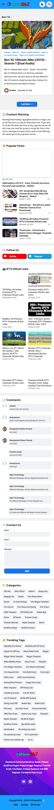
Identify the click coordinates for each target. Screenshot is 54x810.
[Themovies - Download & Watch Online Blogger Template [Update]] (9, 233)
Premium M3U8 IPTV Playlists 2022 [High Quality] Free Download (39, 383)
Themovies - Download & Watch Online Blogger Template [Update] (35, 233)
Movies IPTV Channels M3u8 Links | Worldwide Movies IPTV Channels (39, 352)
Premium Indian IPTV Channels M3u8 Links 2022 (39, 292)
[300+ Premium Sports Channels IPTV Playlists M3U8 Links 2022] (40, 309)
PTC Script (8, 708)
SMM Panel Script (10, 713)
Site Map (24, 804)
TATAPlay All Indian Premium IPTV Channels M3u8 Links (34, 220)
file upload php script (12, 734)
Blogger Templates (34, 656)
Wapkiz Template (28, 622)
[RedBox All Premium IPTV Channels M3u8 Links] (14, 309)
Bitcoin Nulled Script (31, 651)
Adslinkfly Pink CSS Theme (35, 646)
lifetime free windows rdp (14, 739)
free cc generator (31, 734)
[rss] (30, 781)
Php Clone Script (22, 708)
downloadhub (9, 729)
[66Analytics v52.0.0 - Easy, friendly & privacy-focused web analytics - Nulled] (27, 163)
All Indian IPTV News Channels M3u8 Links (13, 381)
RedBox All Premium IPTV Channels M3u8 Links (12, 321)
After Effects (20, 591)
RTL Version (35, 804)
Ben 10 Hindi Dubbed (30, 52)
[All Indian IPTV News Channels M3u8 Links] (14, 371)
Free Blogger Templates (40, 601)
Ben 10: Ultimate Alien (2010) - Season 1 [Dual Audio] (25, 61)
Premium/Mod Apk (11, 622)
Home (16, 804)
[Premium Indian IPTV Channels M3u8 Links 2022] (40, 280)
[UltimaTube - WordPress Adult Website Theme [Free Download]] (9, 208)
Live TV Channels (10, 698)
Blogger (46, 651)
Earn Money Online (35, 596)
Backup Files (43, 591)
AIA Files (7, 591)
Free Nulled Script (29, 672)
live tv (30, 739)
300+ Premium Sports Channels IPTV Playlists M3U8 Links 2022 (40, 321)
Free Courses (8, 607)
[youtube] (23, 781)
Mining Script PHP (11, 703)
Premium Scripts (31, 617)
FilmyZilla (42, 661)
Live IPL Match (29, 693)
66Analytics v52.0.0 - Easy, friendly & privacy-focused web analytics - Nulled (26, 184)
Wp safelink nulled (28, 724)
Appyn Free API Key (12, 651)
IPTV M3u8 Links (26, 612)
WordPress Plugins (10, 627)
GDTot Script (9, 677)
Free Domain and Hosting (26, 607)
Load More (25, 104)
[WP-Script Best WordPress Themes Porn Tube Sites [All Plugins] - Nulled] (9, 194)
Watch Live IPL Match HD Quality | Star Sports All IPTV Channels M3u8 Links (13, 352)
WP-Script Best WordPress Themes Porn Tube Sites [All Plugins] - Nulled (33, 193)
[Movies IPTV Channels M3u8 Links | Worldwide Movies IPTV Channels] (40, 338)
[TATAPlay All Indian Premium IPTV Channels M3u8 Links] (9, 222)
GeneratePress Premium (13, 682)
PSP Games (17, 617)
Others (6, 617)
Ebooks (6, 601)
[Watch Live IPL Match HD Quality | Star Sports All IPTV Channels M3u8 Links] (14, 338)
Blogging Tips (9, 596)
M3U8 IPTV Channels (28, 698)
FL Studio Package (20, 601)
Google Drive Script (33, 682)
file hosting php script (26, 729)
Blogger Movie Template (13, 656)
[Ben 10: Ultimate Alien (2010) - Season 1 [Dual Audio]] (27, 35)
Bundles (21, 596)
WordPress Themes (28, 627)
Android (31, 591)
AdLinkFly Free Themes (12, 646)
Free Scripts (44, 607)
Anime (7, 52)
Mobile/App (41, 612)
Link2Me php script (11, 693)
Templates (44, 713)
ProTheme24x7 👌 (37, 800)
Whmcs (41, 622)
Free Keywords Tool (11, 672)
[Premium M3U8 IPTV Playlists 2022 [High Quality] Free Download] (40, 371)
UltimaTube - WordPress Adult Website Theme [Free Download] (34, 207)
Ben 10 (16, 52)
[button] (4, 4)
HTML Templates (10, 612)
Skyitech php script (28, 713)
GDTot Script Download (26, 677)
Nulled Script (40, 703)
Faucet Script (30, 661)
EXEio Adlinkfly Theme (12, 661)
